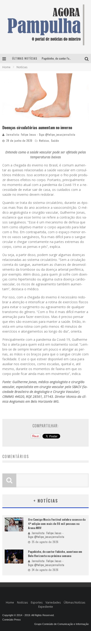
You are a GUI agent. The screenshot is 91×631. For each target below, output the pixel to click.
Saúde (55, 140)
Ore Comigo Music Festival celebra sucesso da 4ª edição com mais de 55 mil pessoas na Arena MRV (56, 523)
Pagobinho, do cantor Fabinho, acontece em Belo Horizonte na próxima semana (55, 554)
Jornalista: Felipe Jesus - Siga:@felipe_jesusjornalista (40, 134)
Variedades (53, 602)
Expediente (45, 607)
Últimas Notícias (74, 602)
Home (6, 67)
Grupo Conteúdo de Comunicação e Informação (61, 624)
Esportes (36, 602)
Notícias (44, 140)
